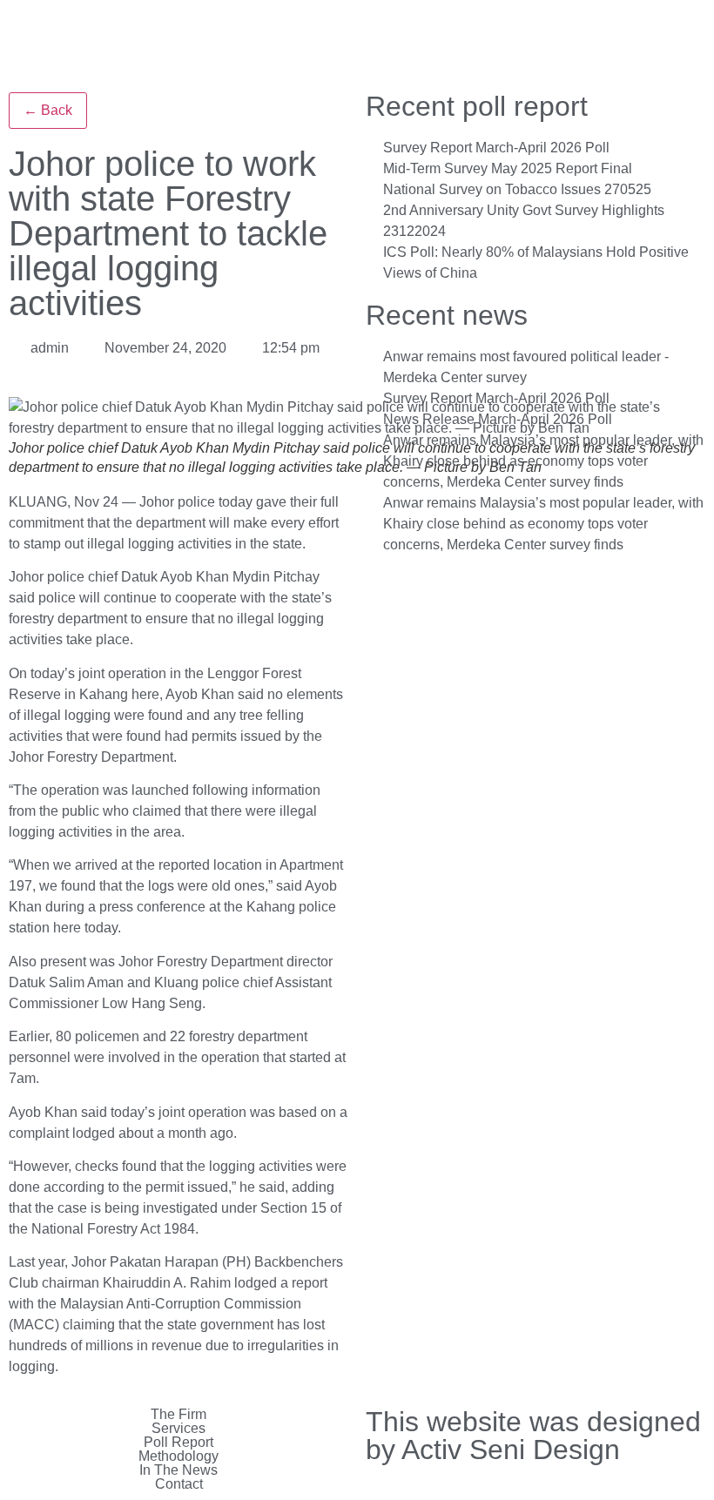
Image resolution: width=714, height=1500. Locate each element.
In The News (178, 1470)
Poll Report (178, 1443)
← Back (48, 110)
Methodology (178, 1456)
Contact (179, 1484)
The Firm (178, 1415)
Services (178, 1429)
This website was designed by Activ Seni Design (533, 1435)
